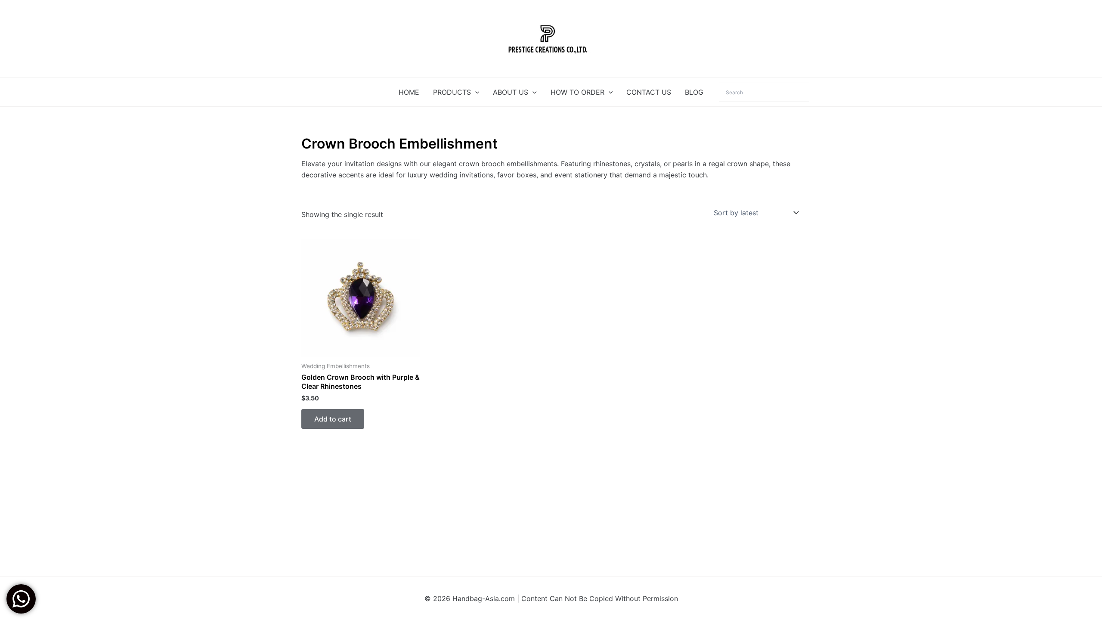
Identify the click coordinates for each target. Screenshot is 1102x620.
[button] (475, 92)
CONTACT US (648, 92)
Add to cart (332, 419)
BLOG (694, 92)
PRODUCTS (452, 92)
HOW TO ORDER (577, 92)
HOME (409, 92)
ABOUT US (510, 92)
